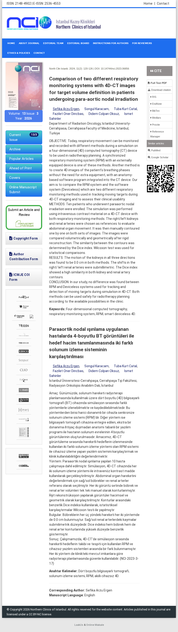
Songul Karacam (96, 109)
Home (149, 3)
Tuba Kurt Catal (125, 109)
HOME (11, 43)
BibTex (155, 110)
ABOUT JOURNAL (29, 43)
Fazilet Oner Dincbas (68, 114)
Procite (155, 124)
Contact (163, 3)
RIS (153, 96)
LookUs (78, 624)
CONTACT (39, 53)
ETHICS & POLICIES (18, 53)
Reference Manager (157, 134)
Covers (14, 178)
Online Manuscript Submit (23, 189)
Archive (15, 149)
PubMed (155, 150)
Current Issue (23, 137)
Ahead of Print (20, 168)
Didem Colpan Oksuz (104, 114)
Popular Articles (21, 159)
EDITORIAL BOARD (78, 43)
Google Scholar (159, 157)
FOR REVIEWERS (142, 43)
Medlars (156, 117)
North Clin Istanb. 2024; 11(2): (66, 68)
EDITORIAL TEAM (53, 43)
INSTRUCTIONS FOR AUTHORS (110, 43)
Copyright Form (25, 238)
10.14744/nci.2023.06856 (115, 68)
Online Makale (95, 624)
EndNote (156, 103)
